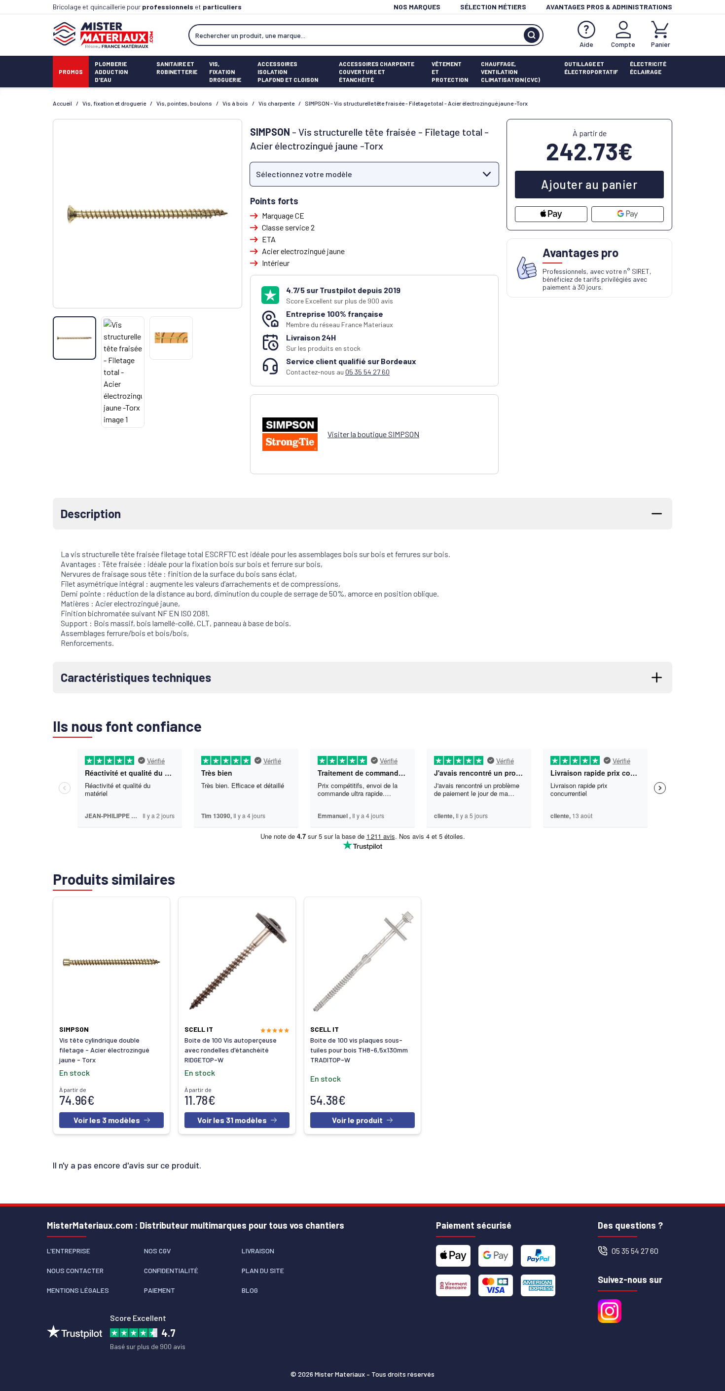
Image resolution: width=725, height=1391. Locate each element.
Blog (250, 1290)
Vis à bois (235, 103)
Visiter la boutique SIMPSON (373, 434)
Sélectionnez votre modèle (304, 174)
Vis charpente (276, 103)
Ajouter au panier (589, 184)
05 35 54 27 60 (367, 372)
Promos (71, 71)
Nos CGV (157, 1250)
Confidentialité (171, 1270)
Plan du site (263, 1270)
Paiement (159, 1290)
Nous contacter (75, 1270)
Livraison (258, 1250)
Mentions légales (78, 1290)
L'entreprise (68, 1250)
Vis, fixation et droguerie (114, 103)
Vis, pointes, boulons (184, 103)
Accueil (62, 103)
